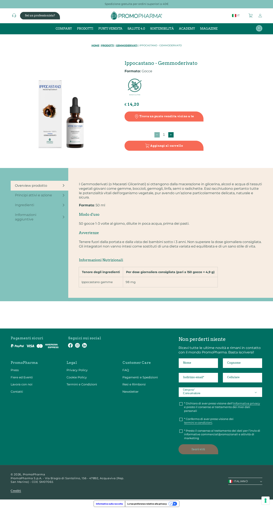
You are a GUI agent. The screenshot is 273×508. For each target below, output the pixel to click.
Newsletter (130, 392)
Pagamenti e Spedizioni (140, 377)
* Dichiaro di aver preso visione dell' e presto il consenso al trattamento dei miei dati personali (222, 407)
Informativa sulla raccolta (109, 503)
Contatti (17, 392)
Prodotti (107, 45)
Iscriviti (198, 449)
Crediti (16, 490)
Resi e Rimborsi (134, 384)
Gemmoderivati (127, 45)
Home (95, 45)
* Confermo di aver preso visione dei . (209, 420)
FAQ (125, 370)
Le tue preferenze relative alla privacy (147, 503)
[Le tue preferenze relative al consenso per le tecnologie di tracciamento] (265, 500)
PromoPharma (34, 474)
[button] (251, 15)
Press (15, 370)
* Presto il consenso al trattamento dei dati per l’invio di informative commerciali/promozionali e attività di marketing (222, 434)
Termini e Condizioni (82, 384)
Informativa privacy (246, 403)
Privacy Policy (77, 370)
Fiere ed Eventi (22, 377)
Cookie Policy (77, 377)
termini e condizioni (198, 422)
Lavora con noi (21, 384)
